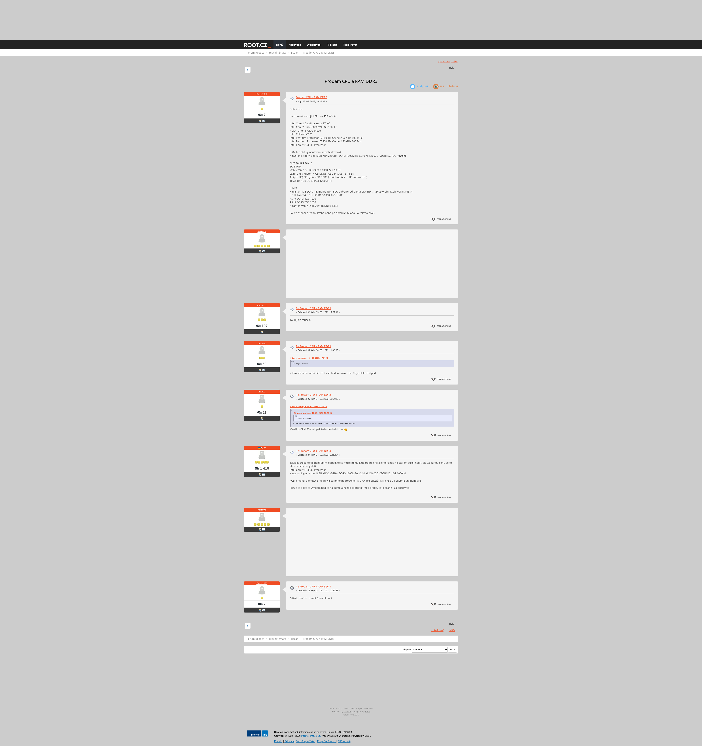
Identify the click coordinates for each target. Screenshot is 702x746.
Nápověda (295, 44)
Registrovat (350, 44)
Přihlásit (332, 44)
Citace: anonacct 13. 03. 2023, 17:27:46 (309, 358)
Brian (367, 711)
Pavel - (261, 391)
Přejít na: (407, 650)
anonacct (262, 305)
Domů (279, 44)
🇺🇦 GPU (262, 447)
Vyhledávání (314, 44)
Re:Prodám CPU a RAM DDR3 (313, 308)
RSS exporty (344, 741)
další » (454, 61)
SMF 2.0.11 (334, 708)
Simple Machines (364, 708)
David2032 (261, 94)
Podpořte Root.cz (326, 741)
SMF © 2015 (348, 708)
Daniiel (347, 711)
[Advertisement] (351, 18)
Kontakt (278, 741)
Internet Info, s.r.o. (311, 735)
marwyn (262, 343)
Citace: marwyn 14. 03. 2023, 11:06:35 (308, 406)
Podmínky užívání (305, 741)
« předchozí (444, 61)
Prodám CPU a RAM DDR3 (311, 97)
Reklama (262, 231)
